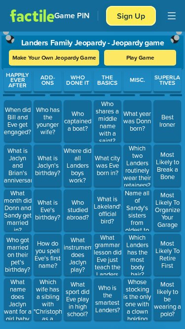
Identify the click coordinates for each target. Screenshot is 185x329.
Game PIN (72, 15)
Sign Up (131, 15)
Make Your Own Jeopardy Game (54, 57)
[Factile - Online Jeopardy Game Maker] (32, 15)
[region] (92, 178)
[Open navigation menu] (172, 16)
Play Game (140, 57)
